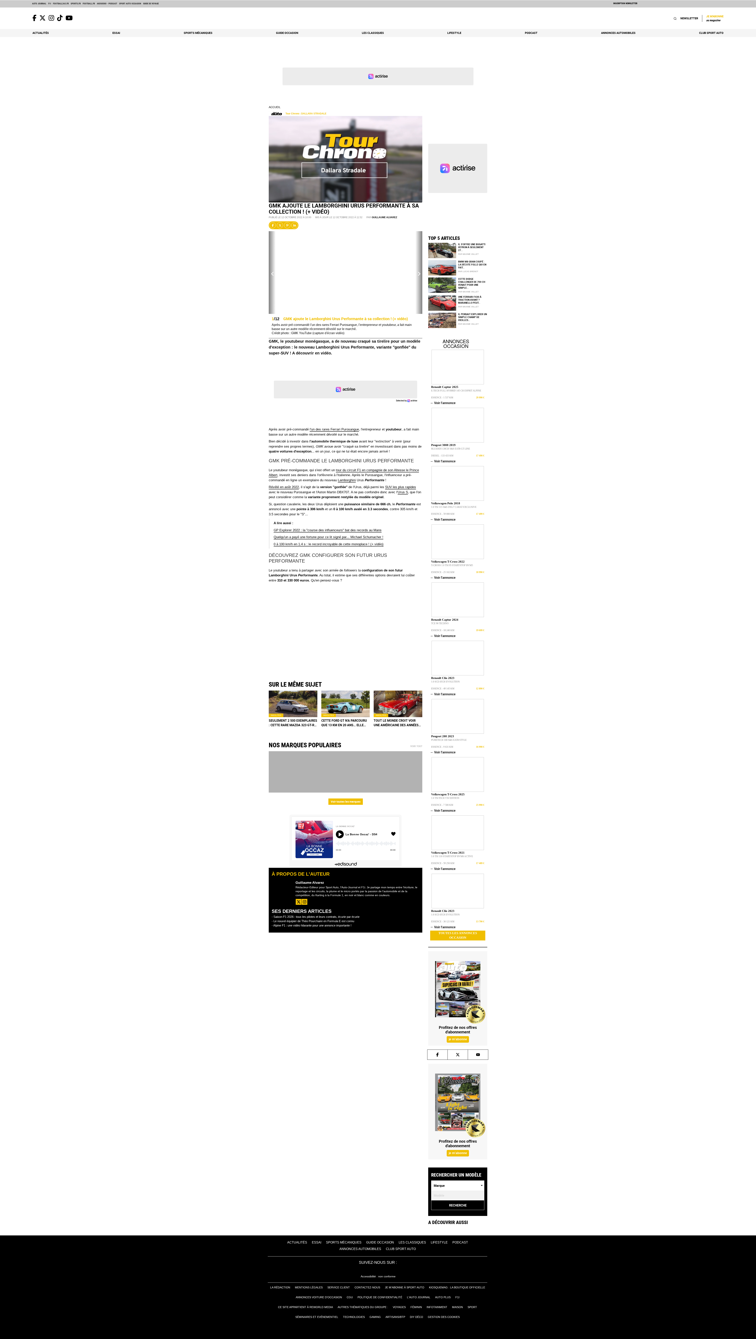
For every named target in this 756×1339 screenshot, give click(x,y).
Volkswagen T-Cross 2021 (448, 852)
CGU (350, 1297)
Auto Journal (39, 3)
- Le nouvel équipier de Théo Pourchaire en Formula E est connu (313, 921)
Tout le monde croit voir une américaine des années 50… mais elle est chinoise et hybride (398, 722)
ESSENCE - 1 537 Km (442, 397)
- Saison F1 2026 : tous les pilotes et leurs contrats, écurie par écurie (315, 916)
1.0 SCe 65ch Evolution (445, 681)
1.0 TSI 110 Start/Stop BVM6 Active (452, 856)
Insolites (276, 715)
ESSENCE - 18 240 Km (442, 630)
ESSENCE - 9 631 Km (442, 747)
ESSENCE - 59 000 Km (442, 514)
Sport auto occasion (130, 3)
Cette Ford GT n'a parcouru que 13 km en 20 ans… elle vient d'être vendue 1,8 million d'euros (344, 722)
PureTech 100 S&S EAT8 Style (449, 740)
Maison (457, 1307)
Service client (338, 1287)
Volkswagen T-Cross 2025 (448, 794)
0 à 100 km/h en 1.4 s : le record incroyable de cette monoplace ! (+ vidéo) (329, 544)
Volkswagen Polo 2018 (445, 503)
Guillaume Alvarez (384, 217)
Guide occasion (287, 33)
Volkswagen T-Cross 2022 (448, 561)
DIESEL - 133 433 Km (442, 455)
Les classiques (373, 33)
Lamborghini (347, 480)
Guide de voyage (151, 3)
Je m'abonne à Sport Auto (404, 1287)
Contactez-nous (367, 1287)
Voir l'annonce (443, 403)
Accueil (275, 107)
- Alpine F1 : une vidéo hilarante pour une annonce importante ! (311, 925)
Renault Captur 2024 (444, 619)
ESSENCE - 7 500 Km (442, 805)
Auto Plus (443, 1297)
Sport (472, 1307)
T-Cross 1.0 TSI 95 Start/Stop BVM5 (452, 565)
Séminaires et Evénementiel (316, 1317)
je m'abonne (458, 1039)
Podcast (531, 33)
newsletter (689, 18)
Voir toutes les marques (345, 801)
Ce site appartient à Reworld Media (305, 1307)
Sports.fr (76, 3)
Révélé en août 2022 (284, 487)
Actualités (40, 33)
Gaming (375, 1317)
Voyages (399, 1307)
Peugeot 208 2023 (442, 736)
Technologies (354, 1317)
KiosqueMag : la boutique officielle (457, 1287)
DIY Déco (416, 1317)
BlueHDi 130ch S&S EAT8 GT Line (450, 448)
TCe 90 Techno (440, 623)
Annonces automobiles (618, 33)
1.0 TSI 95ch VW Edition (445, 798)
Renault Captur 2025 (444, 387)
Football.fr (89, 3)
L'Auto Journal (418, 1297)
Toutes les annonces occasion (457, 935)
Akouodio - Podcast (107, 3)
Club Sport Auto (711, 33)
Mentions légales (309, 1287)
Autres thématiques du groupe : (363, 1307)
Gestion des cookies (444, 1317)
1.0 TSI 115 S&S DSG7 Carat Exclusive (453, 507)
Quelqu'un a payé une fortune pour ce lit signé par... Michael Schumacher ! (328, 537)
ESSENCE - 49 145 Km (442, 688)
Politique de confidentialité (380, 1297)
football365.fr (61, 3)
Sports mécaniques (198, 33)
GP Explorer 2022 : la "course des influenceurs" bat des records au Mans (328, 530)
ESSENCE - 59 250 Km (442, 863)
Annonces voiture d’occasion (319, 1297)
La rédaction (280, 1287)
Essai (116, 33)
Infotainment (437, 1307)
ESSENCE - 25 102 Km (442, 572)
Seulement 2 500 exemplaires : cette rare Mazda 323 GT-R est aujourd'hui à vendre (293, 722)
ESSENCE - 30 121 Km (442, 921)
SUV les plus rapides (400, 487)
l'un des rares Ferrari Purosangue (334, 429)
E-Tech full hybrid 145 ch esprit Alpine (456, 390)
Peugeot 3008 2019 (443, 445)
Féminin (416, 1307)
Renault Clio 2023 (442, 678)
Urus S (403, 492)
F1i (49, 3)
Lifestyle (454, 33)
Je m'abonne (715, 18)
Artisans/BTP (395, 1317)
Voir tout (416, 746)
